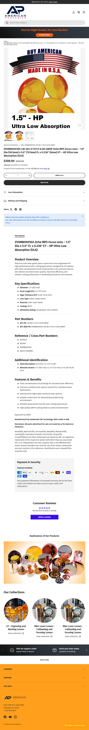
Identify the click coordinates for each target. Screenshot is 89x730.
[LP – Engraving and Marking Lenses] (16, 610)
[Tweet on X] (11, 209)
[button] (78, 12)
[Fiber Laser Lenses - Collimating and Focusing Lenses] (44, 610)
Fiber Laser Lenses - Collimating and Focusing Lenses (44, 629)
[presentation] (44, 441)
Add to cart (59, 175)
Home (5, 41)
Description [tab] (20, 236)
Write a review (44, 517)
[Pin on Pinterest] (20, 209)
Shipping (7, 165)
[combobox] (44, 22)
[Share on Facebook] (15, 209)
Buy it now (44, 182)
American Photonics (11, 145)
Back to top (44, 660)
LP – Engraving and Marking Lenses (16, 628)
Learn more (53, 2)
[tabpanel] (44, 347)
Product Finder (44, 35)
